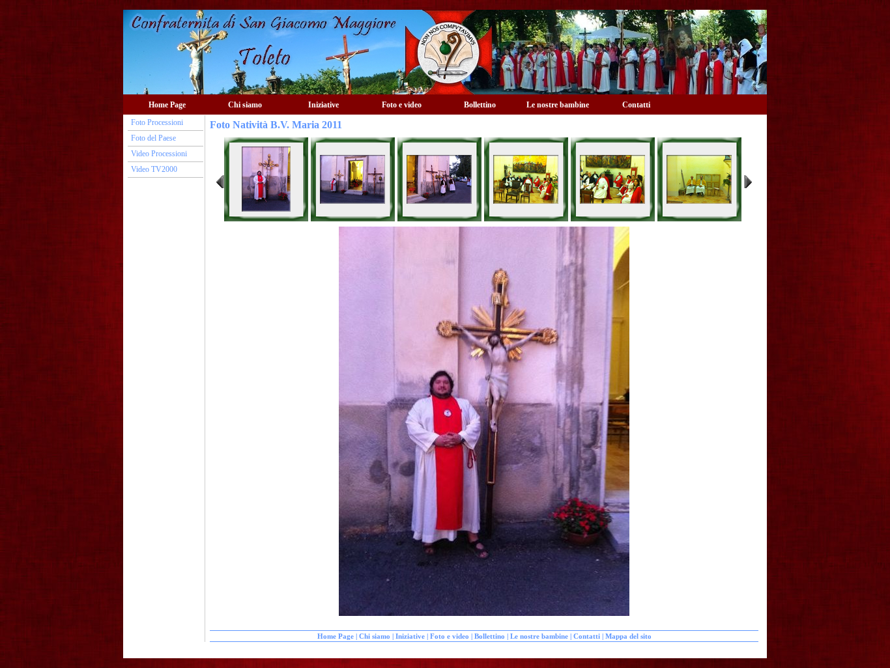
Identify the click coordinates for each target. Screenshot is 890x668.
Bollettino (480, 104)
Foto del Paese (153, 138)
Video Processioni (159, 153)
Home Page (167, 104)
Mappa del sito (628, 636)
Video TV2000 (154, 169)
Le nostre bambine (557, 104)
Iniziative (410, 636)
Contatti (636, 104)
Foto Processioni (157, 122)
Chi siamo (374, 636)
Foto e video (449, 636)
